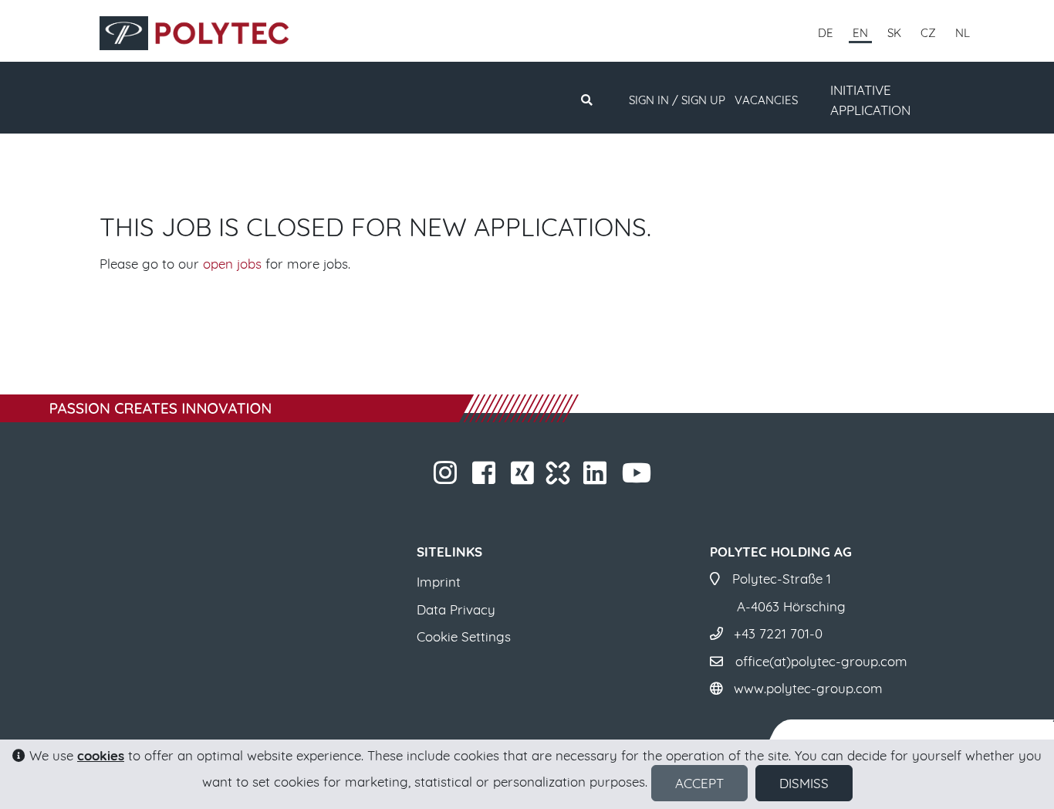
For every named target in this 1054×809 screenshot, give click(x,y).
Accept (699, 783)
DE (825, 32)
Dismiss (804, 783)
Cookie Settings (464, 636)
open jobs (232, 264)
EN (860, 32)
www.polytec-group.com (808, 688)
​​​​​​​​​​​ (608, 477)
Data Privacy (456, 609)
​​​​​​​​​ (536, 477)
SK (894, 32)
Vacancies (766, 100)
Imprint (439, 582)
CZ (928, 32)
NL (962, 32)
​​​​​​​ (459, 477)
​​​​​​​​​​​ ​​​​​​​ (653, 477)
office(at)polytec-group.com (821, 661)
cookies (100, 755)
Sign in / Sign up (677, 100)
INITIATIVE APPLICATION (870, 100)
